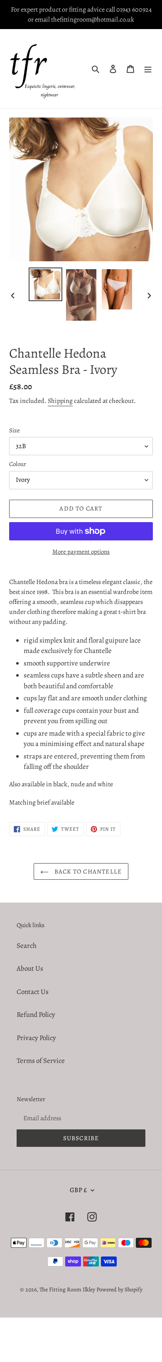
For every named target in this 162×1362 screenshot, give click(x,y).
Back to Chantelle (87, 871)
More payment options (81, 551)
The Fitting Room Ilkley (67, 1289)
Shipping (60, 400)
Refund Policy (36, 1014)
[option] (46, 284)
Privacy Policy (36, 1038)
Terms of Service (41, 1060)
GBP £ (78, 1190)
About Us (30, 968)
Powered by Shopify (119, 1289)
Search (27, 945)
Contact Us (33, 991)
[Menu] (148, 68)
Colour (17, 464)
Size (14, 430)
